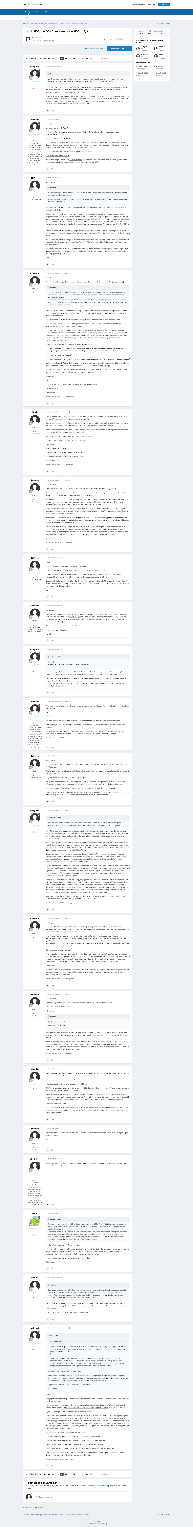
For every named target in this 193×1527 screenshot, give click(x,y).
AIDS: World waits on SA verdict (57, 156)
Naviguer (28, 12)
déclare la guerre (75, 160)
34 (83, 58)
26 (49, 58)
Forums (26, 17)
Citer (52, 110)
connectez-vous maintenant (97, 1486)
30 (66, 58)
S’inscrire (164, 4)
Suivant (89, 58)
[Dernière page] (95, 58)
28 (57, 58)
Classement (49, 12)
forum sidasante (32, 4)
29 (62, 58)
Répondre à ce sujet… (46, 1497)
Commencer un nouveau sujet (92, 48)
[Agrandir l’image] (118, 282)
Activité (38, 12)
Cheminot (162, 54)
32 (74, 58)
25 (45, 58)
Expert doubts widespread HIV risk (58, 138)
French (48, 716)
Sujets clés (52, 40)
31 (70, 58)
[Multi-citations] (47, 110)
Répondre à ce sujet (119, 48)
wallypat (144, 47)
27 (53, 58)
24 (41, 58)
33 (78, 58)
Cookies (96, 1521)
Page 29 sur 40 (105, 58)
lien (47, 590)
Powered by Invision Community (96, 1524)
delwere (162, 47)
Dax (47, 712)
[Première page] (26, 58)
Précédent (33, 58)
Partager (108, 39)
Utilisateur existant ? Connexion (143, 4)
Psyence (144, 54)
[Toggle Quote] (49, 74)
